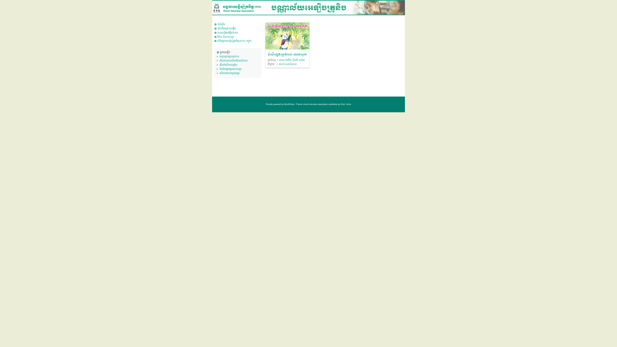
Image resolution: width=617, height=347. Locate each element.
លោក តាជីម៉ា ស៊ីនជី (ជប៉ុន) (292, 60)
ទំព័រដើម (221, 24)
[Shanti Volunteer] (308, 7)
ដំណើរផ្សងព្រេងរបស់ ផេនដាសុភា (287, 55)
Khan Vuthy (346, 104)
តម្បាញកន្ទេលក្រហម (229, 56)
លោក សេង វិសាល (288, 64)
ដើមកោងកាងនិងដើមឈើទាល (233, 61)
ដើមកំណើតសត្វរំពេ (228, 65)
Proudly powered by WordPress (280, 104)
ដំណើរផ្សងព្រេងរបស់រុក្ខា (230, 69)
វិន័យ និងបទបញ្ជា (226, 37)
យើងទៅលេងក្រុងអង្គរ (229, 73)
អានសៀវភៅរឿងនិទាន (228, 33)
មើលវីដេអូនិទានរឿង (227, 29)
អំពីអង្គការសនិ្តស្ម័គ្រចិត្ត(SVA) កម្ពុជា (235, 41)
